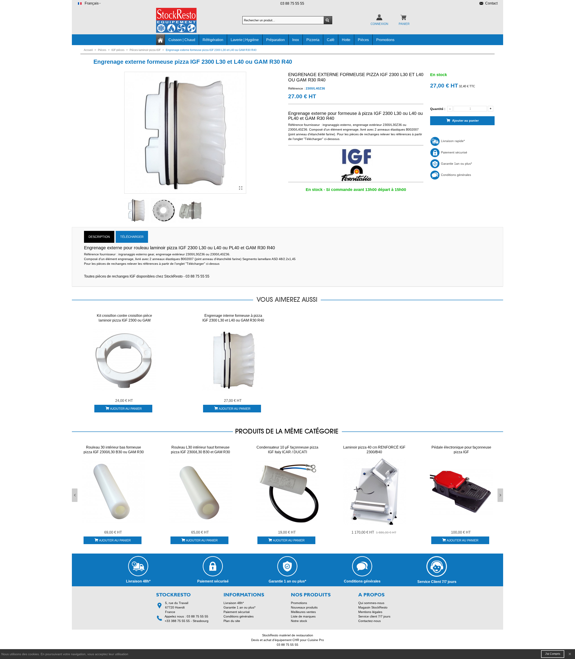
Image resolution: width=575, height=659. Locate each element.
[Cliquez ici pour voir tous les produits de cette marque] (355, 165)
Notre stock (299, 621)
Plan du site (231, 621)
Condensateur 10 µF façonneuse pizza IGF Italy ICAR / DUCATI (287, 449)
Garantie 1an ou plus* (456, 163)
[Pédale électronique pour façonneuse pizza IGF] (461, 492)
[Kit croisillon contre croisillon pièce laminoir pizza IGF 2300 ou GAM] (124, 360)
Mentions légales (370, 612)
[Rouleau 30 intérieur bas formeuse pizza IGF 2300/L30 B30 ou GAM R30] (113, 492)
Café (330, 40)
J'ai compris (552, 653)
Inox (295, 40)
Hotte (346, 40)
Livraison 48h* (233, 603)
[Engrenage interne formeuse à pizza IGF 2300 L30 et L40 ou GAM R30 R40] (233, 360)
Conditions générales (455, 175)
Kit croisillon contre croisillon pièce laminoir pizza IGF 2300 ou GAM (124, 318)
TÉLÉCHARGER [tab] (132, 237)
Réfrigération (213, 40)
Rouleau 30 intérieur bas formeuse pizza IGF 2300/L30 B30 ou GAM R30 (114, 449)
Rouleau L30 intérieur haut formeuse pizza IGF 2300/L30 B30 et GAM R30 (200, 449)
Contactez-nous (369, 621)
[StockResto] (181, 20)
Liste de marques (303, 616)
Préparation (275, 40)
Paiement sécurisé (453, 152)
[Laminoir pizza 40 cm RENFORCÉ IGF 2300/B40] (374, 492)
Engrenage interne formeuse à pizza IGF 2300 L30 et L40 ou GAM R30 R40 (233, 318)
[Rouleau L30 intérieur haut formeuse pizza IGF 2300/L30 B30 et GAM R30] (200, 492)
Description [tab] (99, 237)
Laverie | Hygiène (245, 40)
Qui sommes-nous (371, 603)
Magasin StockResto (372, 607)
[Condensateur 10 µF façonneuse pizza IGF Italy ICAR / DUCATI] (287, 492)
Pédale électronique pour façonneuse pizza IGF (461, 449)
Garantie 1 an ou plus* (239, 607)
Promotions (385, 40)
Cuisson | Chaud (181, 40)
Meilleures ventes (303, 612)
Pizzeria (312, 40)
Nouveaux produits (304, 607)
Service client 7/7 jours (374, 616)
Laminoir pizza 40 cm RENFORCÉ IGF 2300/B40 (374, 449)
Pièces (363, 40)
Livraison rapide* (452, 141)
